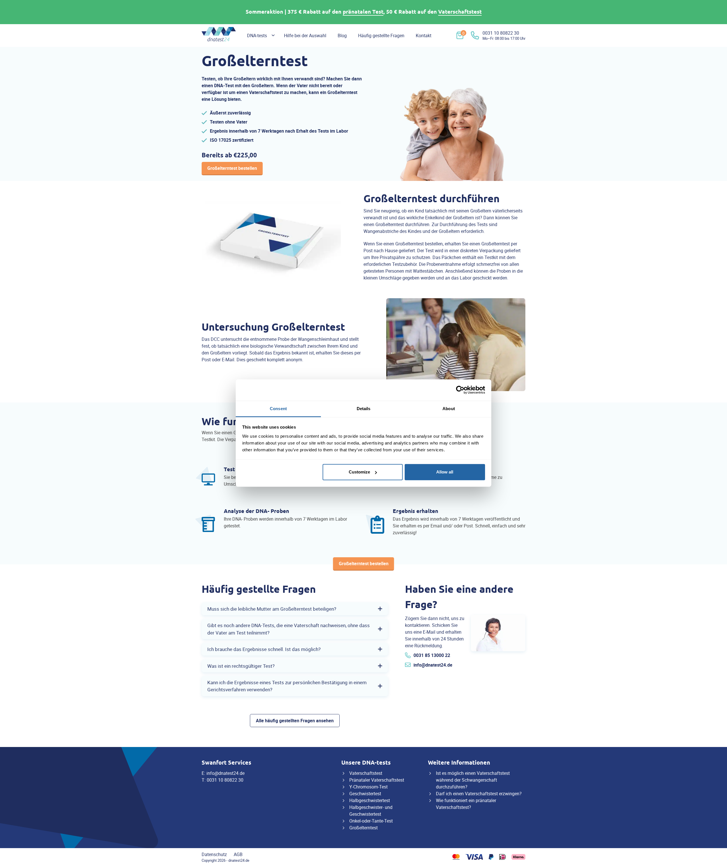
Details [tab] (364, 408)
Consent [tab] (278, 408)
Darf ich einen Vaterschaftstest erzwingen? (479, 793)
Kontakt (423, 35)
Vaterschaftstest (460, 12)
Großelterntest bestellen (232, 168)
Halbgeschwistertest (369, 800)
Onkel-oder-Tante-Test (371, 821)
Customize (359, 471)
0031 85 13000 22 (431, 655)
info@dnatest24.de (432, 665)
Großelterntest (363, 828)
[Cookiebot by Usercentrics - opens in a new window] (460, 390)
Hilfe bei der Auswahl (305, 35)
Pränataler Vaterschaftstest (376, 780)
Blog (342, 35)
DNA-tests (257, 35)
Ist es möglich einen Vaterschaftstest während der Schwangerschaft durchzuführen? (473, 780)
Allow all (444, 471)
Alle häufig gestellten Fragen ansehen (295, 720)
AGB (238, 854)
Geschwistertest (365, 793)
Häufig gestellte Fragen (381, 35)
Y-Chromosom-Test (368, 787)
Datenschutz (214, 854)
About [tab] (448, 408)
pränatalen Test (363, 12)
